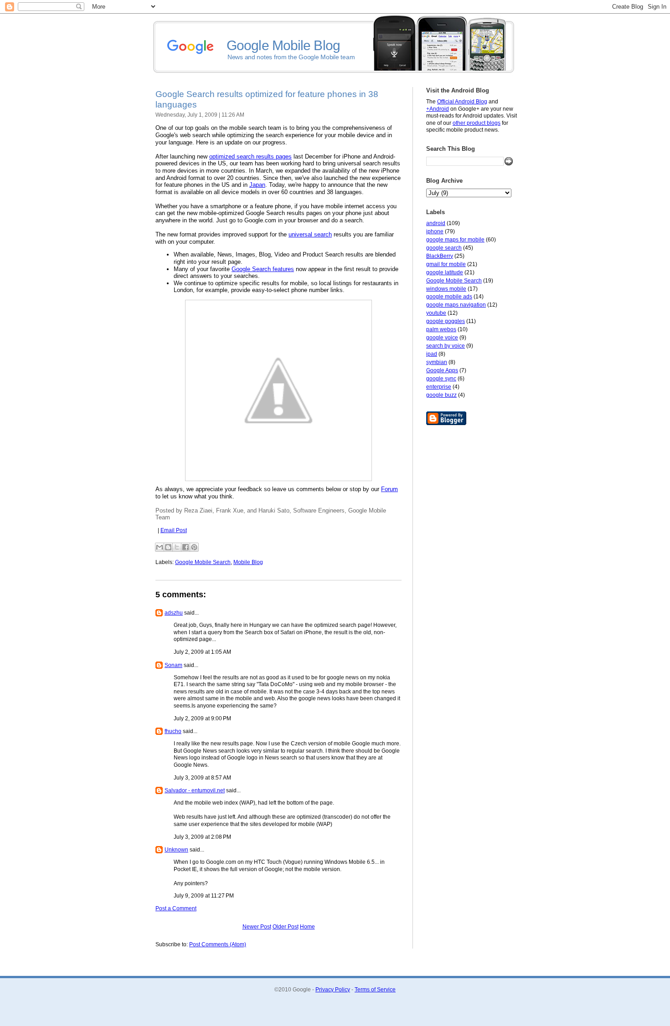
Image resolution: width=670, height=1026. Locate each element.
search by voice (445, 346)
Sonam (173, 665)
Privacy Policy (332, 989)
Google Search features (263, 269)
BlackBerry (439, 256)
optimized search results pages (250, 156)
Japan (257, 184)
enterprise (438, 387)
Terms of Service (375, 989)
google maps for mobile (455, 239)
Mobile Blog (248, 562)
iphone (434, 231)
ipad (431, 354)
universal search (310, 234)
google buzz (441, 395)
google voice (442, 337)
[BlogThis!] (168, 547)
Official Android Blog (462, 101)
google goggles (445, 321)
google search (444, 248)
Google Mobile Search (454, 280)
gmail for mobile (446, 264)
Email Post (173, 530)
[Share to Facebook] (185, 547)
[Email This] (159, 547)
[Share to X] (176, 547)
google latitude (444, 272)
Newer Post (256, 926)
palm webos (441, 329)
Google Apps (442, 370)
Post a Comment (175, 908)
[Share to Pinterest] (194, 547)
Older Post (286, 926)
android (435, 223)
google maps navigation (456, 305)
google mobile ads (449, 296)
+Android (437, 109)
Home (307, 926)
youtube (436, 313)
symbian (436, 362)
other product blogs (476, 123)
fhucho (173, 731)
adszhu (174, 613)
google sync (441, 378)
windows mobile (446, 289)
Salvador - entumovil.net (195, 790)
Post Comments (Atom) (217, 944)
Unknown (176, 849)
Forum (389, 489)
